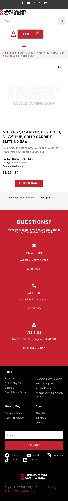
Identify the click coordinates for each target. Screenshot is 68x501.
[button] (24, 45)
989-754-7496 (34, 308)
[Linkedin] (45, 3)
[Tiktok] (40, 3)
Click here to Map (34, 348)
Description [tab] (45, 197)
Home (5, 53)
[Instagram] (34, 3)
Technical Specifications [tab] (20, 197)
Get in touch (34, 269)
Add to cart (28, 183)
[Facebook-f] (22, 3)
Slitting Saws (16, 53)
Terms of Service (25, 491)
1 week (19, 166)
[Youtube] (28, 3)
